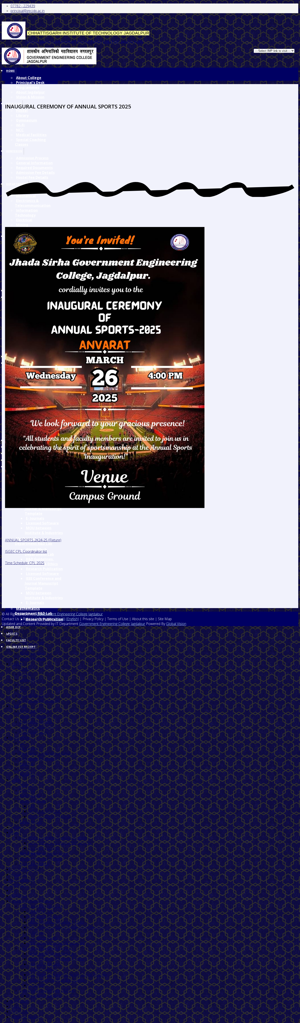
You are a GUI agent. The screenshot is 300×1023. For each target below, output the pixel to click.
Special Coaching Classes (39, 700)
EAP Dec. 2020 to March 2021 (51, 816)
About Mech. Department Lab (51, 953)
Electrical (24, 220)
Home (10, 71)
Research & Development (31, 901)
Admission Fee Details (36, 727)
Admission (19, 706)
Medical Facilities (32, 695)
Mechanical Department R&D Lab (45, 948)
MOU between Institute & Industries (44, 530)
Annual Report (30, 821)
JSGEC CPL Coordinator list (26, 551)
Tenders (17, 827)
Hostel (24, 669)
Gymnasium (28, 679)
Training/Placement (25, 869)
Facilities (17, 663)
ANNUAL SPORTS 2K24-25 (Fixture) (33, 540)
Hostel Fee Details (33, 732)
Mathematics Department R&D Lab (33, 611)
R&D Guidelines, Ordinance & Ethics (56, 922)
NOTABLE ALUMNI (43, 848)
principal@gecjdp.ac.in (28, 10)
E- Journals (35, 518)
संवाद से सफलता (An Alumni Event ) (44, 853)
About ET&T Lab (41, 911)
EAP (31, 806)
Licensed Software (42, 523)
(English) (72, 618)
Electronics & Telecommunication (33, 203)
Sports (16, 1006)
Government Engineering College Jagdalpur (70, 614)
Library (24, 674)
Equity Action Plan (33, 800)
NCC (23, 690)
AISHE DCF (13, 627)
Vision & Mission (30, 97)
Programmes (27, 87)
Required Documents (35, 721)
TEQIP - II (26, 785)
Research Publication (44, 568)
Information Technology (26, 213)
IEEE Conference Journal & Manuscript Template (66, 927)
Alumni (16, 832)
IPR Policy (18, 885)
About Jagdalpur (30, 92)
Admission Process (34, 711)
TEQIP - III (27, 790)
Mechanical (28, 748)
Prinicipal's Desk (30, 82)
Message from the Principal (40, 858)
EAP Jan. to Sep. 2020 (44, 811)
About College (28, 77)
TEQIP (15, 779)
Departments (21, 737)
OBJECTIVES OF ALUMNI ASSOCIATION (59, 843)
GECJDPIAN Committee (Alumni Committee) (53, 837)
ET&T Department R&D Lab (41, 906)
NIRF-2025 (19, 895)
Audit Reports (30, 795)
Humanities (28, 774)
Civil (22, 742)
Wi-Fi (23, 685)
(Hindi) (60, 618)
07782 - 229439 (23, 6)
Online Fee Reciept (25, 1016)
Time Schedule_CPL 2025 (24, 562)
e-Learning (19, 874)
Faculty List (19, 1011)
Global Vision (176, 623)
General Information (35, 716)
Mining (22, 224)
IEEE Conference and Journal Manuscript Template (43, 583)
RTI (13, 890)
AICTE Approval (23, 879)
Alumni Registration (34, 864)
